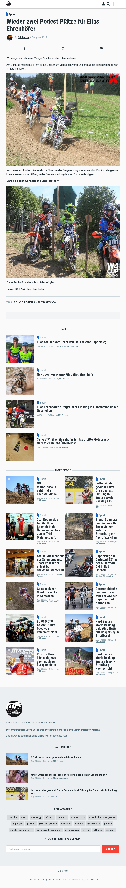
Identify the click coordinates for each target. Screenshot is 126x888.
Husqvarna (73, 830)
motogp (37, 817)
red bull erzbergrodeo (103, 817)
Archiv (13, 817)
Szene (31, 823)
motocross (79, 817)
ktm (25, 817)
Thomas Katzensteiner (69, 346)
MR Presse (23, 37)
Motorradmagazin (80, 879)
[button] (24, 48)
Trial (87, 830)
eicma (80, 823)
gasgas (18, 823)
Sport (12, 14)
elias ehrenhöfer (25, 302)
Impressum (54, 879)
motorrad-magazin (22, 830)
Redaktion (95, 879)
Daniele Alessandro (104, 576)
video (109, 823)
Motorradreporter (60, 778)
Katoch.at (66, 879)
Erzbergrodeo (49, 823)
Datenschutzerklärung (37, 879)
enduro (63, 817)
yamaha (67, 823)
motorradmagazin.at (49, 830)
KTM (98, 507)
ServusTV (94, 823)
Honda (98, 830)
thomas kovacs (47, 302)
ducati (111, 830)
